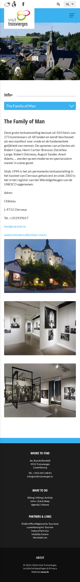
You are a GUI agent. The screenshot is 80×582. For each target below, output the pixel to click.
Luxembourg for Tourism (40, 527)
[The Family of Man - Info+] (40, 266)
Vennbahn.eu (40, 537)
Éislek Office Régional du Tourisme (40, 523)
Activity (49, 497)
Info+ (33, 501)
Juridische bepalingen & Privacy (40, 568)
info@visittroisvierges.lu (40, 476)
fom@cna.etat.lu (15, 226)
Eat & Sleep (44, 501)
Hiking (39, 497)
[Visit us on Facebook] (23, 4)
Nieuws (45, 504)
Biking (30, 497)
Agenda (35, 504)
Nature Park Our (40, 530)
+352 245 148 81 (42, 472)
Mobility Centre (40, 534)
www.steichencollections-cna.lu (25, 235)
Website (35, 571)
